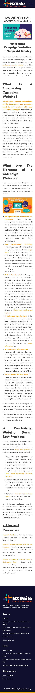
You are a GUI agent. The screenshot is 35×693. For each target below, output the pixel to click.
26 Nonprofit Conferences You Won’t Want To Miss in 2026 (17, 629)
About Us (5, 618)
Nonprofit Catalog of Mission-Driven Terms (15, 665)
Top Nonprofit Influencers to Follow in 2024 (16, 633)
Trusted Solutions (8, 637)
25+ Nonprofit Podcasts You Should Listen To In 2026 (17, 655)
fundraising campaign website (13, 65)
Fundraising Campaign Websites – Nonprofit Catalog (17, 47)
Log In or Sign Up (8, 676)
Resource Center (8, 650)
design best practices (22, 449)
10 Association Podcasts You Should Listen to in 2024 (17, 661)
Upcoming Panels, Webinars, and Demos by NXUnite (16, 623)
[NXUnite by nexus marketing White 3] (14, 4)
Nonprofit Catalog (9, 535)
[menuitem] (29, 4)
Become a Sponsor (8, 640)
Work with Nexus (8, 679)
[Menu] (29, 4)
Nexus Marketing (25, 689)
